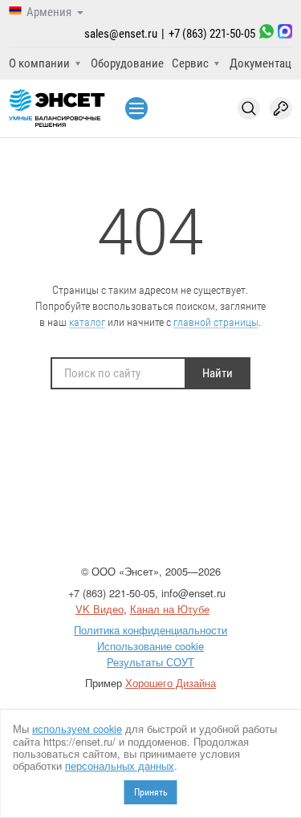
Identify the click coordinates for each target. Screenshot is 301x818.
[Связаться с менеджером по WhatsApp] (266, 33)
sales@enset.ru (120, 33)
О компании (39, 63)
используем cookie (77, 728)
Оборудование (127, 63)
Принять (151, 792)
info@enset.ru (193, 592)
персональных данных (119, 765)
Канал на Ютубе (169, 609)
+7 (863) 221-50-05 (212, 33)
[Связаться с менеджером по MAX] (285, 33)
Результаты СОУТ (150, 661)
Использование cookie (150, 645)
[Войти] (281, 108)
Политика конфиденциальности (150, 629)
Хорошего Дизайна (170, 682)
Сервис (190, 63)
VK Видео (99, 609)
